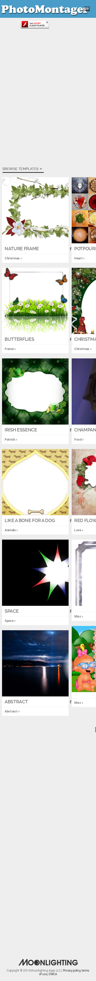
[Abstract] (35, 663)
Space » (10, 621)
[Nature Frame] (35, 210)
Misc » (78, 616)
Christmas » (82, 349)
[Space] (35, 573)
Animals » (11, 530)
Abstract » (12, 711)
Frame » (10, 349)
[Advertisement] (48, 68)
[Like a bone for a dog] (35, 482)
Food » (79, 439)
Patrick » (11, 439)
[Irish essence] (35, 391)
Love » (78, 530)
